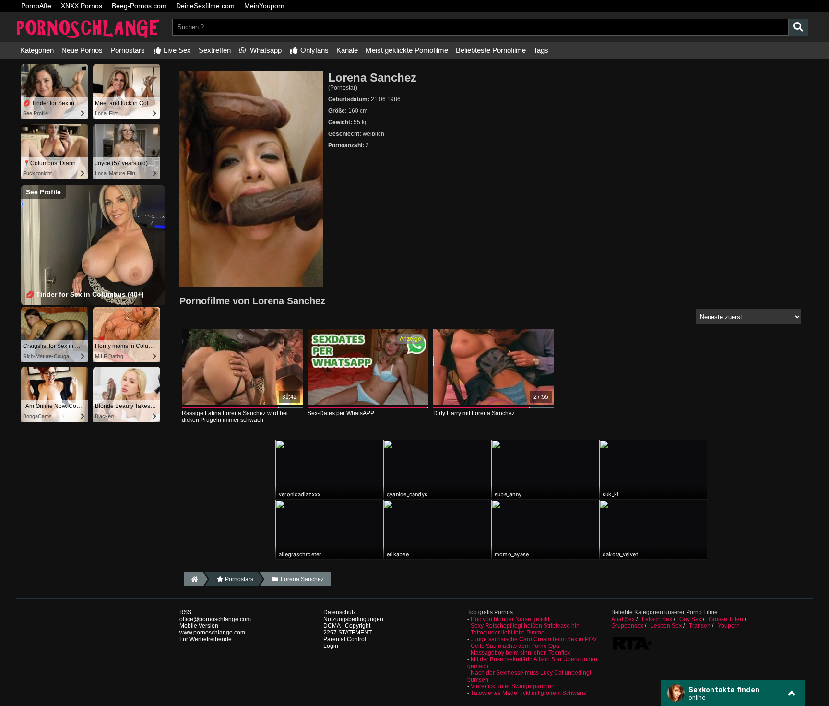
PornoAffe (36, 6)
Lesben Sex (666, 625)
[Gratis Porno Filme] (88, 39)
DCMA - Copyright (346, 625)
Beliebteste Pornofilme (491, 50)
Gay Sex (690, 619)
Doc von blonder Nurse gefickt (510, 619)
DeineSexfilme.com (205, 6)
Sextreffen (215, 50)
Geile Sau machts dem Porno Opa (515, 646)
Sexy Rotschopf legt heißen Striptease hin (525, 625)
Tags (540, 50)
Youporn (729, 625)
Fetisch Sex (657, 619)
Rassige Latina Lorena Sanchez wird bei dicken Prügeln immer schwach (235, 416)
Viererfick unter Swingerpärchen (513, 686)
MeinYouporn (264, 6)
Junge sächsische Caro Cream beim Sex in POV (534, 639)
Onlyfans (313, 50)
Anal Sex (623, 619)
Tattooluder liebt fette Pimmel (508, 632)
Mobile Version (198, 625)
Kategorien (37, 50)
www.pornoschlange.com (212, 632)
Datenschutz (339, 612)
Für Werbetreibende (205, 639)
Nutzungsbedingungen (353, 619)
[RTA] (632, 649)
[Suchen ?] (798, 27)
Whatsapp (265, 50)
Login (330, 646)
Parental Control (344, 639)
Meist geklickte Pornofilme (407, 50)
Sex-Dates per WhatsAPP (341, 413)
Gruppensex (627, 625)
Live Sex (176, 50)
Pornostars (127, 50)
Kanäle (347, 50)
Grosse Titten (726, 619)
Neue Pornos (82, 50)
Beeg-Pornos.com (139, 6)
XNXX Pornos (81, 6)
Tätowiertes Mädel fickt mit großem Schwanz (528, 693)
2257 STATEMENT (347, 632)
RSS (185, 612)
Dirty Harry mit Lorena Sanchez (474, 413)
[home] (193, 579)
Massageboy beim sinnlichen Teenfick (520, 652)
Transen (700, 625)
